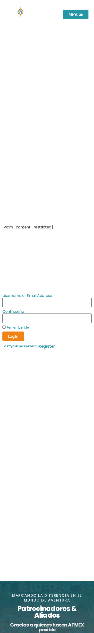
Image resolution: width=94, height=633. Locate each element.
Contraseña (13, 311)
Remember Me (17, 327)
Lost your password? (19, 346)
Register (46, 346)
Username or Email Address (27, 296)
